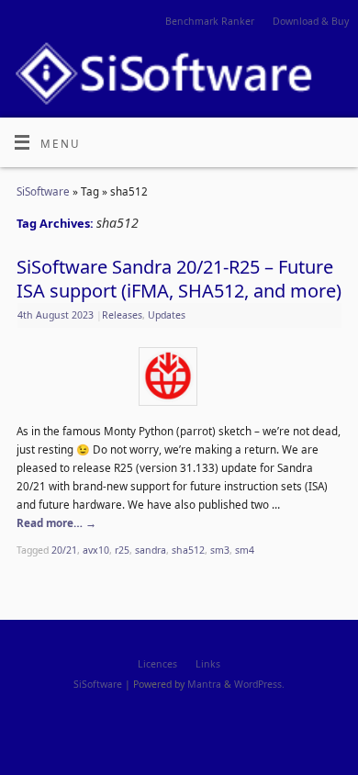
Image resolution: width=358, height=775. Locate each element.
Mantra (204, 684)
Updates (166, 315)
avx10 (96, 550)
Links (208, 663)
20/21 (64, 550)
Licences (157, 663)
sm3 (219, 550)
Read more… (56, 522)
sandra (150, 550)
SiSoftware (43, 191)
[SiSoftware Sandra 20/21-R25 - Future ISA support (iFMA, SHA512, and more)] (179, 380)
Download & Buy (311, 21)
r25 (122, 550)
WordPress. (259, 684)
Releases (122, 315)
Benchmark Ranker (209, 21)
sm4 (244, 550)
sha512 (188, 550)
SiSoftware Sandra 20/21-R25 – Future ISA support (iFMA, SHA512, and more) (179, 278)
